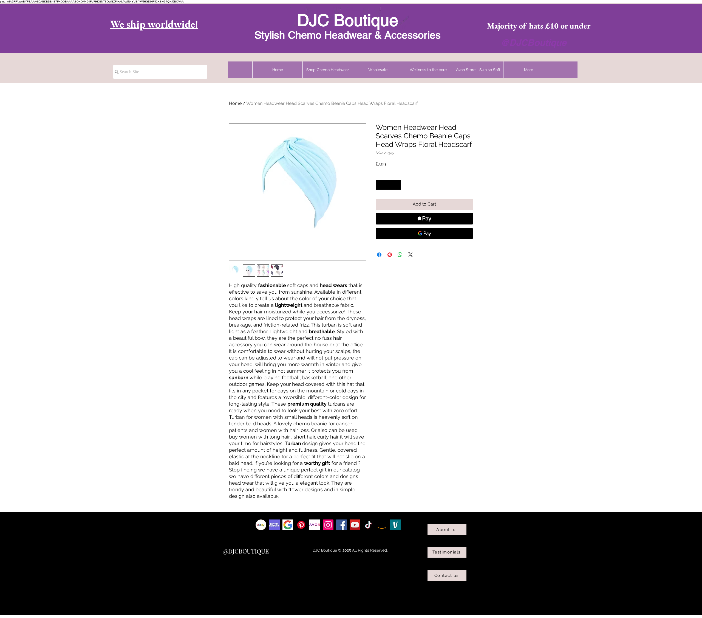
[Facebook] (341, 524)
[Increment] (396, 185)
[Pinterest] (301, 524)
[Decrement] (380, 185)
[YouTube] (355, 524)
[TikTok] (368, 524)
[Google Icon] (287, 524)
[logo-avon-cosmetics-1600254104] (314, 524)
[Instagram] (328, 524)
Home (235, 103)
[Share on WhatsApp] (400, 254)
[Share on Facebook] (379, 254)
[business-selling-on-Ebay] (261, 524)
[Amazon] (382, 524)
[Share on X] (410, 254)
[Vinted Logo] (395, 524)
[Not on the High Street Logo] (274, 524)
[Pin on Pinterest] (389, 254)
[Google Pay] (424, 233)
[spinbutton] (388, 185)
